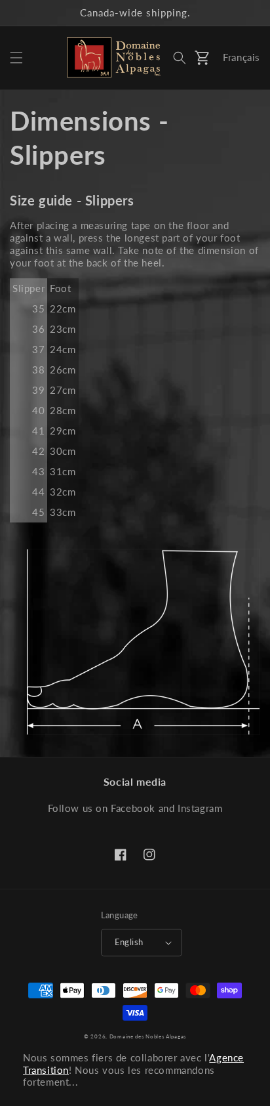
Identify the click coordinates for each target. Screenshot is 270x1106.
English (129, 942)
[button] (16, 57)
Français (241, 57)
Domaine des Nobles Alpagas (147, 1036)
